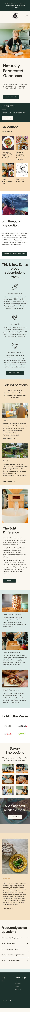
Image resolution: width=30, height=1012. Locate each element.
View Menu (7, 118)
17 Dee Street (20, 428)
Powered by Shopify (6, 1010)
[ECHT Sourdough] (15, 15)
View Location (8, 438)
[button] (2, 15)
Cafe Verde (17, 466)
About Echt (9, 580)
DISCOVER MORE (7, 131)
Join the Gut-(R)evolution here (14, 253)
